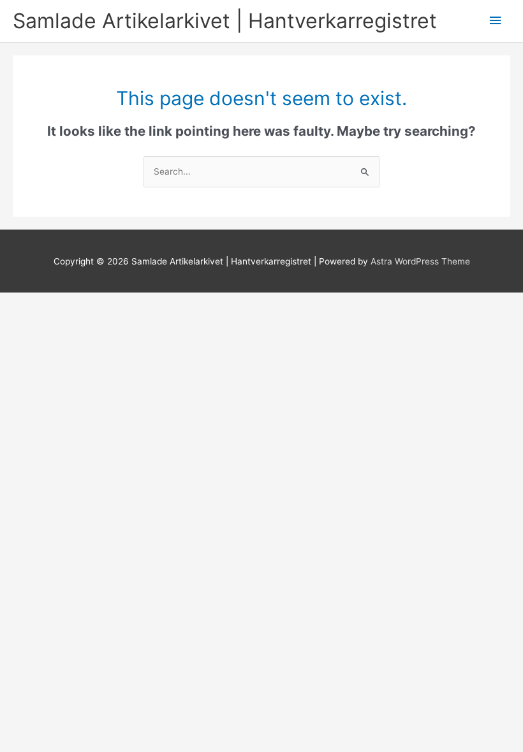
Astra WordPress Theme (420, 261)
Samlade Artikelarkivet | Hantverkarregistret (225, 20)
